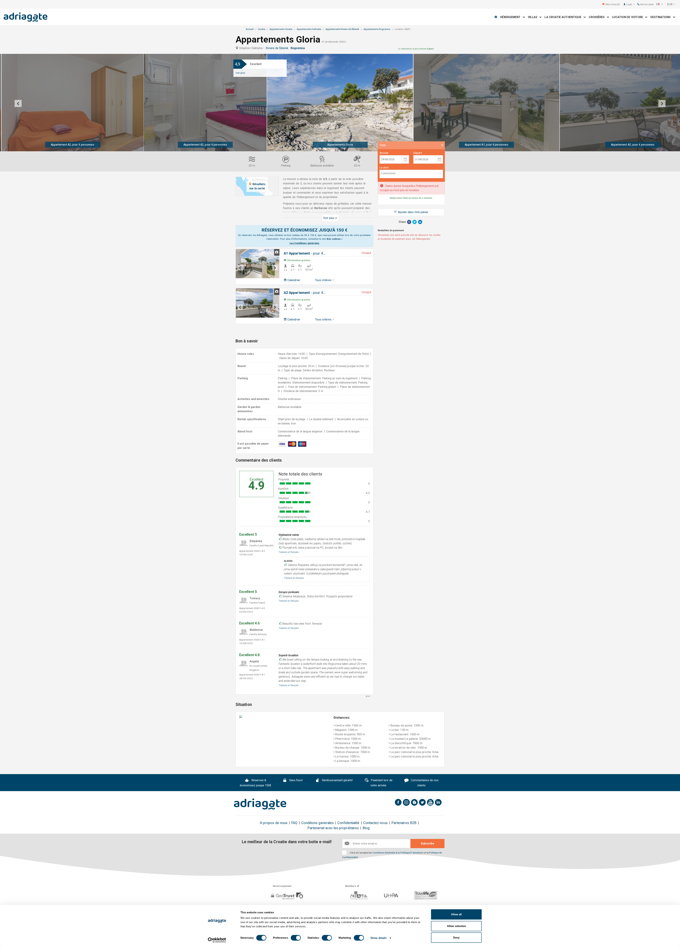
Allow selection (456, 926)
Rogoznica (298, 48)
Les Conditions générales (304, 243)
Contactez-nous (375, 823)
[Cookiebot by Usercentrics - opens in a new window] (217, 940)
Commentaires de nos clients (424, 783)
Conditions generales (317, 823)
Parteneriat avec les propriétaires (333, 828)
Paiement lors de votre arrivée (381, 783)
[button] (659, 4)
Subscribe (427, 843)
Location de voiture (628, 17)
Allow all (456, 914)
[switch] (296, 938)
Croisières (598, 17)
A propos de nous (273, 823)
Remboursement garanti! (337, 780)
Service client (647, 4)
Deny (456, 937)
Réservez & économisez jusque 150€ (255, 783)
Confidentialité (348, 823)
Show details (378, 937)
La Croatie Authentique (564, 17)
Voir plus (240, 72)
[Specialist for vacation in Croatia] (260, 804)
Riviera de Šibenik (278, 48)
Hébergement (511, 17)
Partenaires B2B (403, 823)
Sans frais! (295, 780)
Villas (534, 17)
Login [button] (629, 4)
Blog (366, 828)
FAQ (294, 823)
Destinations (661, 17)
